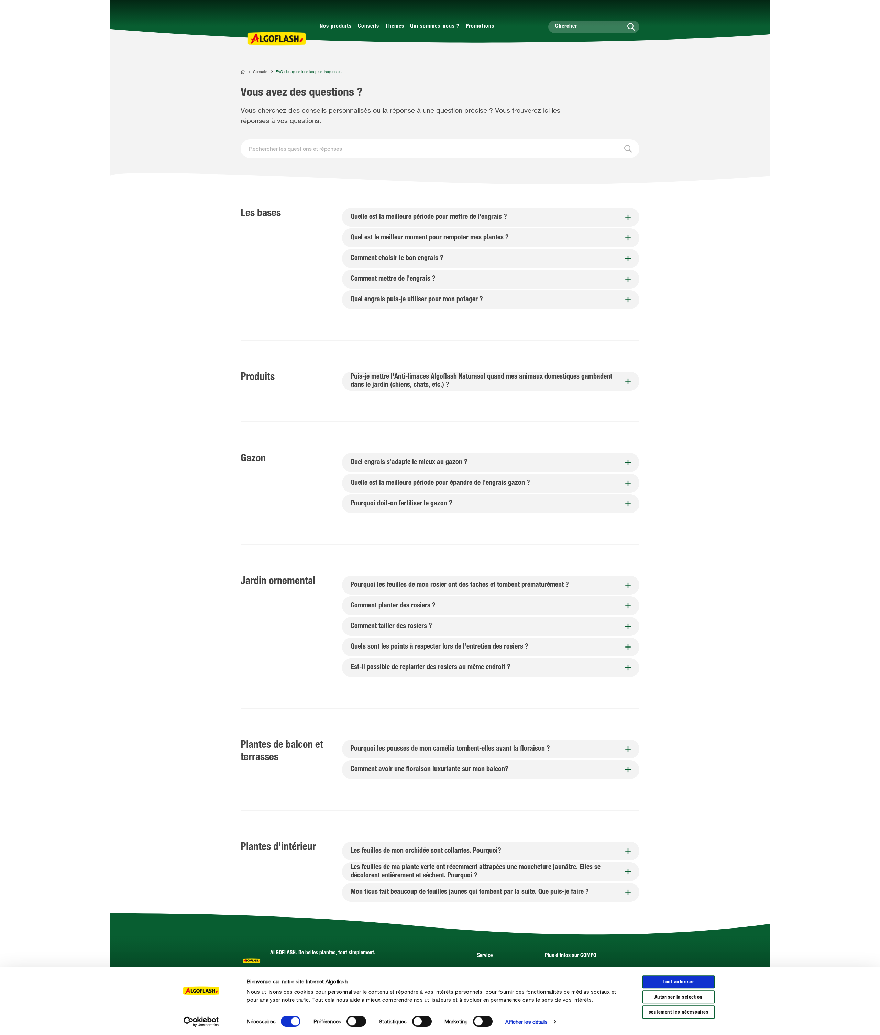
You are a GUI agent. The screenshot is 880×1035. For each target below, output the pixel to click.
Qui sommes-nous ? (435, 27)
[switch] (356, 1021)
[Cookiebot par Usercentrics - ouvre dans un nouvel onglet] (201, 1021)
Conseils (368, 27)
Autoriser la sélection (678, 997)
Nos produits (336, 27)
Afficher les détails (526, 1022)
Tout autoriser (678, 982)
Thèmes (394, 27)
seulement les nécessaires (679, 1012)
